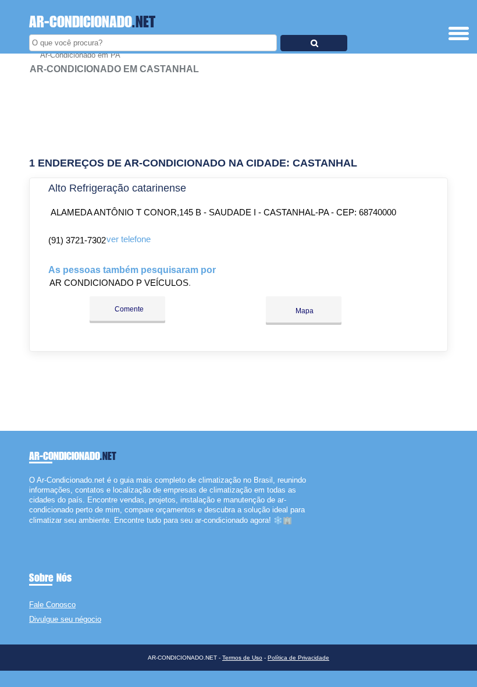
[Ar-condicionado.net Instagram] (42, 530)
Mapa (304, 311)
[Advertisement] (238, 110)
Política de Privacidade (298, 657)
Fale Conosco (52, 604)
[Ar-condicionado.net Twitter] (37, 530)
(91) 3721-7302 (77, 240)
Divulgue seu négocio (65, 619)
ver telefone (128, 239)
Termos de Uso (242, 657)
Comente (128, 309)
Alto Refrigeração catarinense (117, 188)
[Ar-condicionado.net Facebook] (31, 530)
